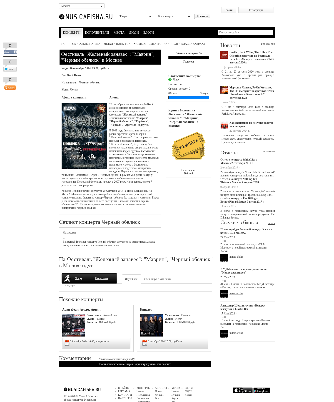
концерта (92, 241)
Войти (228, 10)
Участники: (94, 315)
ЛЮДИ (134, 32)
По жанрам (143, 398)
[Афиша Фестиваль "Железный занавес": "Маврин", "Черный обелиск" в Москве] (84, 167)
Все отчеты (268, 151)
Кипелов (146, 309)
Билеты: (92, 322)
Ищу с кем (101, 278)
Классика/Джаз (193, 43)
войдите (166, 364)
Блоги (271, 223)
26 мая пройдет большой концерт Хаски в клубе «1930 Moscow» (246, 231)
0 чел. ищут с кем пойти (157, 279)
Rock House (74, 75)
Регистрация (256, 10)
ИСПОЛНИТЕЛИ (97, 32)
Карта (175, 398)
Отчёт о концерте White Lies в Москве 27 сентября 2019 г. (238, 161)
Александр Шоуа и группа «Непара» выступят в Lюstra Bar (243, 307)
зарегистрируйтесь (145, 364)
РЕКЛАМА (124, 391)
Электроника (159, 43)
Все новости (268, 43)
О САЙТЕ (123, 388)
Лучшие (159, 394)
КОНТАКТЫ (125, 394)
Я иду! (176, 79)
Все (157, 398)
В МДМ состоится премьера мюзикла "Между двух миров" (243, 271)
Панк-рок (123, 43)
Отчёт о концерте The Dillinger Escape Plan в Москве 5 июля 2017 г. (242, 200)
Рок (73, 43)
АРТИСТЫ (161, 388)
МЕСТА (119, 32)
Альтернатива (89, 43)
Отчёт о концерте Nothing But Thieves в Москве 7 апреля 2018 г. (240, 180)
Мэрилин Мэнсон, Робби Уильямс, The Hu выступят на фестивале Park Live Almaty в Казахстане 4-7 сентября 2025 (251, 92)
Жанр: (91, 318)
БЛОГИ (148, 32)
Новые (140, 391)
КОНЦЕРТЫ (71, 32)
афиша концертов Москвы (79, 399)
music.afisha (236, 256)
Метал (108, 43)
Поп (64, 43)
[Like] (9, 86)
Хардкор (140, 43)
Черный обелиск (89, 82)
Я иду (78, 278)
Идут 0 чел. (131, 279)
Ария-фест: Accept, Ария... (81, 309)
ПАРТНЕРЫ (125, 398)
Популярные (143, 394)
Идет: (66, 333)
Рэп (175, 43)
